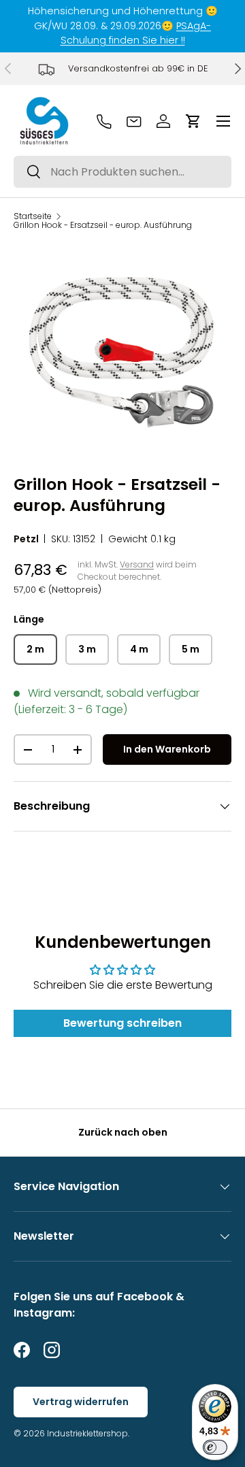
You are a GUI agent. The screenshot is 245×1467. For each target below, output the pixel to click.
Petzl (26, 539)
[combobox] (122, 172)
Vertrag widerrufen (81, 1401)
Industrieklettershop (87, 1433)
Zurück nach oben (122, 1132)
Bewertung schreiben (122, 1023)
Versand (137, 564)
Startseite (33, 216)
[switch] (215, 1447)
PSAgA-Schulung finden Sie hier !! (136, 33)
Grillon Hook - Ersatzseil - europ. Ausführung (103, 225)
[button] (193, 121)
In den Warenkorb (167, 749)
